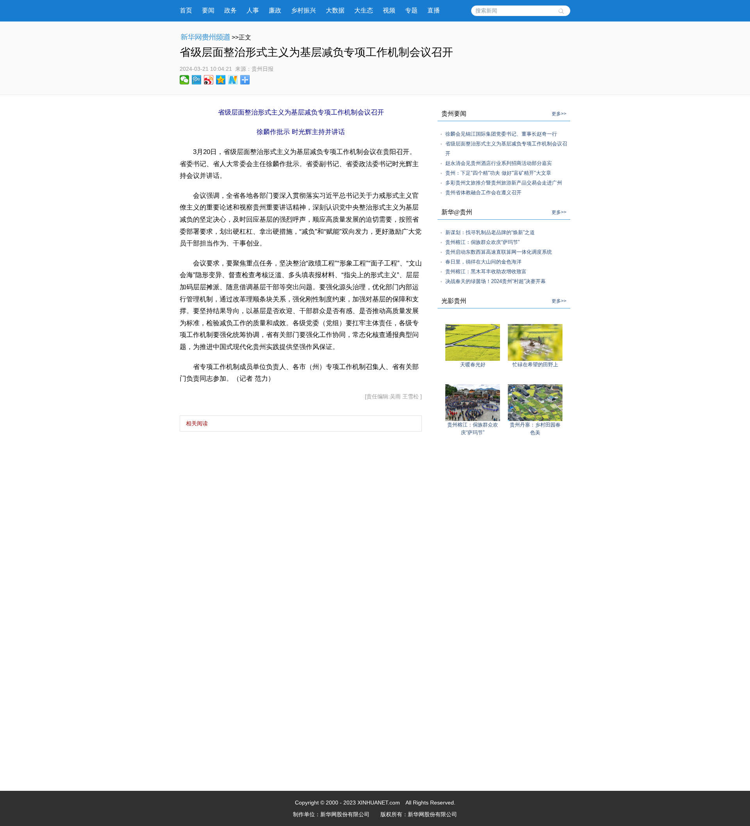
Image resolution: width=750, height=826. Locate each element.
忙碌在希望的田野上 (535, 364)
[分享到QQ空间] (221, 79)
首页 (186, 10)
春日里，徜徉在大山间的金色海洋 (483, 262)
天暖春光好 (473, 364)
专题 (411, 10)
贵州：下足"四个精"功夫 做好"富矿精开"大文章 (498, 173)
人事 (252, 10)
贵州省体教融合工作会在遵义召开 (483, 192)
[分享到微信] (184, 79)
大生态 (363, 10)
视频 (389, 10)
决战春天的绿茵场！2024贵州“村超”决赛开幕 (495, 281)
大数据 (335, 10)
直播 (433, 10)
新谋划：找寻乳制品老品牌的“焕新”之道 (490, 232)
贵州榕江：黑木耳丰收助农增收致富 (486, 271)
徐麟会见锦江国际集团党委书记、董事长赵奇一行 (501, 134)
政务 (230, 10)
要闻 (208, 10)
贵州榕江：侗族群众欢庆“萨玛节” (482, 242)
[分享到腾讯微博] (197, 79)
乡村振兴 (303, 10)
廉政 (275, 10)
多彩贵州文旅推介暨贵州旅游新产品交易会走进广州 (503, 183)
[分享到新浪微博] (209, 79)
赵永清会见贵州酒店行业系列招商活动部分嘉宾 (498, 163)
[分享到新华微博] (233, 79)
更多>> (559, 113)
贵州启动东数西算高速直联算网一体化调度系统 (498, 252)
